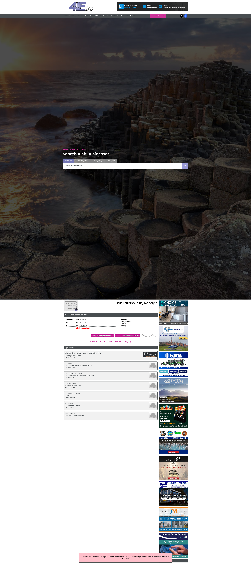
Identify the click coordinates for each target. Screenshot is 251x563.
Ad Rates (98, 16)
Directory (73, 16)
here (159, 557)
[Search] (185, 166)
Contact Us (115, 16)
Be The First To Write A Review (128, 336)
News (122, 16)
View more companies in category (110, 341)
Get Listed (106, 16)
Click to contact (83, 328)
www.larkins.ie (81, 325)
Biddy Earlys (69, 403)
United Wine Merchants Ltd (74, 373)
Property (80, 16)
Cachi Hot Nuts (70, 363)
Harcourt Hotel (70, 413)
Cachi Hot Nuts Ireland (72, 393)
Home (66, 16)
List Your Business (158, 16)
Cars (86, 16)
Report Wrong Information (103, 336)
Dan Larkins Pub (70, 383)
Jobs (91, 16)
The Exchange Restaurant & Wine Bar (83, 353)
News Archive (130, 16)
